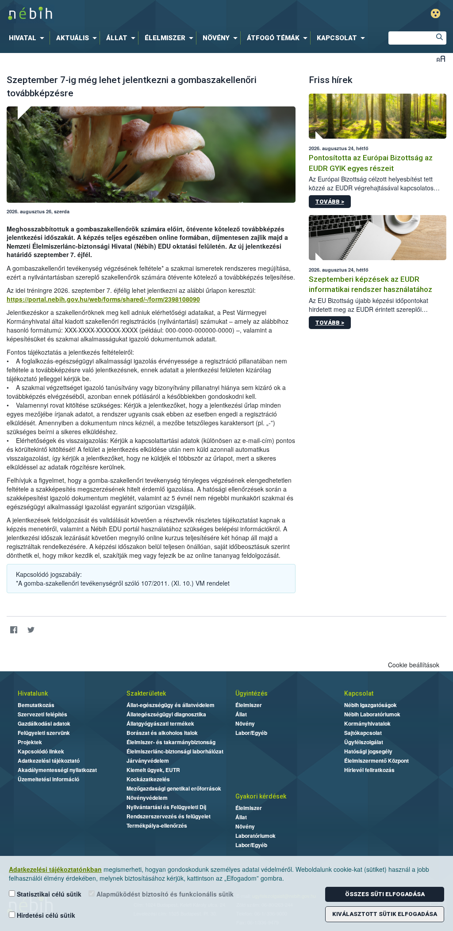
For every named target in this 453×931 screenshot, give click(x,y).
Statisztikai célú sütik (48, 893)
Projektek (30, 742)
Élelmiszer (248, 705)
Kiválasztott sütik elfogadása (384, 914)
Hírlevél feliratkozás (369, 770)
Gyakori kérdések (260, 796)
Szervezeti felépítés (42, 714)
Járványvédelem (148, 760)
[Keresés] (439, 38)
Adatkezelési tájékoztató (49, 760)
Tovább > (329, 201)
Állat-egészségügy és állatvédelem (171, 705)
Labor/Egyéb (251, 733)
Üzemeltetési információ (48, 779)
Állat (241, 714)
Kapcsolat (358, 693)
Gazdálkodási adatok (44, 723)
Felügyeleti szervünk (44, 733)
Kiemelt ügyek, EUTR (153, 770)
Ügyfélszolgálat (363, 742)
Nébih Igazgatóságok (370, 705)
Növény (245, 723)
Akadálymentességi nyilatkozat (57, 770)
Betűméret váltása (440, 58)
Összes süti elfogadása (385, 894)
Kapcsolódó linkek (41, 751)
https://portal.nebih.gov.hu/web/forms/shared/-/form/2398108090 (103, 299)
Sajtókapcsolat (363, 733)
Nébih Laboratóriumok (372, 714)
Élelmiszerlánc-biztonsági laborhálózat (175, 751)
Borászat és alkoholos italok (162, 733)
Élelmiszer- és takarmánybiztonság (171, 742)
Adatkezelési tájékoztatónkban (55, 869)
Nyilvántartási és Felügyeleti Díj (166, 807)
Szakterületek (146, 693)
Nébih (134, 13)
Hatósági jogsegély (368, 751)
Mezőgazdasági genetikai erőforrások (174, 788)
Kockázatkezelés (148, 779)
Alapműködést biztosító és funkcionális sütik (164, 893)
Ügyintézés (251, 693)
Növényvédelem (147, 798)
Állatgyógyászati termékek (160, 723)
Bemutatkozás (36, 705)
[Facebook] (13, 630)
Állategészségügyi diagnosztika (166, 714)
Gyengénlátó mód (435, 13)
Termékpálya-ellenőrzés (157, 825)
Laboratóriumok (255, 836)
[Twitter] (31, 630)
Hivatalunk (33, 693)
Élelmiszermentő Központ (376, 760)
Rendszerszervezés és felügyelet (169, 816)
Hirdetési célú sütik (45, 915)
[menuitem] (28, 38)
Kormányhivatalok (367, 723)
